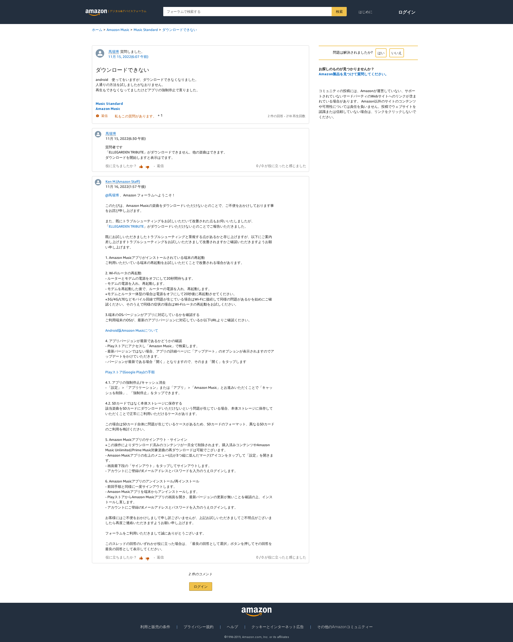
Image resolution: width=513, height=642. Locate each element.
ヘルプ (232, 627)
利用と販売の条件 (155, 627)
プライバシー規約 (198, 627)
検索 (339, 11)
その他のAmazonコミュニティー (345, 627)
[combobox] (255, 11)
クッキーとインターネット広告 (277, 627)
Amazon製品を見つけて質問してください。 (353, 74)
